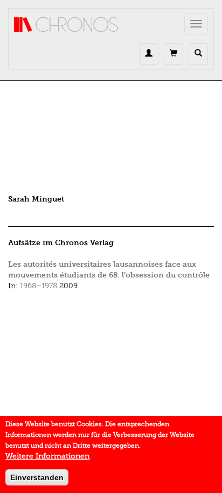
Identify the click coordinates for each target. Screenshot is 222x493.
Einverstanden (37, 477)
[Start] (66, 24)
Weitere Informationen (47, 456)
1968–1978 (38, 286)
